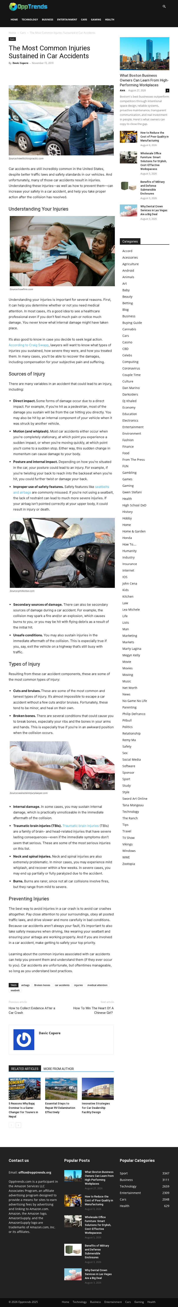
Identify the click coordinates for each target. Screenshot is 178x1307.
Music (126, 681)
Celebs (127, 355)
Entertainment (67, 19)
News (126, 694)
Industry (128, 557)
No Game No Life (134, 701)
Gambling (129, 473)
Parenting (129, 707)
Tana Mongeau (133, 805)
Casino (127, 342)
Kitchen (128, 596)
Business (47, 19)
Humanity (129, 551)
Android (128, 270)
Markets (128, 642)
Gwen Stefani (132, 492)
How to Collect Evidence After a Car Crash (32, 1010)
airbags (25, 985)
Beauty (127, 296)
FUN (125, 466)
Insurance (129, 564)
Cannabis (129, 329)
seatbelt (15, 990)
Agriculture (130, 264)
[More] (53, 72)
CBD (125, 349)
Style (125, 792)
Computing (130, 362)
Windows (129, 851)
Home (14, 19)
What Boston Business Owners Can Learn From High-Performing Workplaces (144, 80)
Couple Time (131, 375)
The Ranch (130, 818)
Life (125, 616)
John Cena (129, 583)
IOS (124, 577)
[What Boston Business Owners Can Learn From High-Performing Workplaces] (144, 53)
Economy (128, 407)
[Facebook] (13, 72)
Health (109, 19)
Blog (125, 310)
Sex (124, 753)
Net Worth (129, 688)
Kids (125, 590)
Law (125, 603)
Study (126, 785)
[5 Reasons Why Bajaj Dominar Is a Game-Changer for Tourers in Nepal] (25, 1089)
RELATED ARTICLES (24, 1069)
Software (128, 766)
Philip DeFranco (133, 714)
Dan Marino (131, 388)
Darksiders (130, 394)
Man (125, 629)
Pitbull (127, 720)
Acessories (130, 257)
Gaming (96, 19)
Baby (126, 290)
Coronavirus (131, 368)
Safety (126, 746)
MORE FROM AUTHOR (59, 1069)
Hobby (127, 518)
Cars (84, 19)
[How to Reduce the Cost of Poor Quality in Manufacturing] (128, 137)
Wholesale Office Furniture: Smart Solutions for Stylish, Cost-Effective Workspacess (153, 161)
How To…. (129, 544)
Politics (127, 727)
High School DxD (134, 505)
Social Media (131, 759)
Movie (126, 662)
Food (125, 453)
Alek (122, 90)
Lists (125, 622)
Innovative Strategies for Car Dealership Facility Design (96, 1108)
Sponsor (128, 772)
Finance (128, 446)
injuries (78, 985)
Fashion (128, 440)
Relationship (131, 733)
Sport (126, 779)
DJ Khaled (129, 401)
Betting (127, 303)
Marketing (129, 636)
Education (129, 414)
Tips (125, 825)
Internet (128, 570)
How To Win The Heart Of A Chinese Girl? (93, 1010)
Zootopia (128, 864)
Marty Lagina (131, 649)
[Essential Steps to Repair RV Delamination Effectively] (61, 1089)
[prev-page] (11, 1125)
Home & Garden (134, 531)
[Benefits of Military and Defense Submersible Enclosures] (128, 186)
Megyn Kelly (131, 655)
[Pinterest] (33, 72)
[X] (23, 72)
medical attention (97, 985)
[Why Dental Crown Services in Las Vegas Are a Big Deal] (128, 210)
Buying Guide (132, 323)
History (127, 512)
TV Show (128, 838)
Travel (126, 831)
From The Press (133, 459)
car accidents (62, 985)
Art (124, 283)
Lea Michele (131, 609)
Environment (131, 433)
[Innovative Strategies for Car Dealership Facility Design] (98, 1089)
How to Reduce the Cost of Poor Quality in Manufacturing (154, 136)
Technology (30, 19)
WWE (126, 857)
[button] (164, 7)
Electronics (130, 420)
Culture (127, 381)
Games (127, 479)
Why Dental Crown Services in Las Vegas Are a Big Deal (153, 210)
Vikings (127, 844)
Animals (128, 277)
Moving (127, 675)
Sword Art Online (134, 799)
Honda (127, 538)
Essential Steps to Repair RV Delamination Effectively (60, 1108)
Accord (127, 251)
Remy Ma (129, 740)
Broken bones (42, 985)
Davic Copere (20, 63)
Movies (127, 668)
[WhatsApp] (43, 72)
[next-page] (18, 1125)
